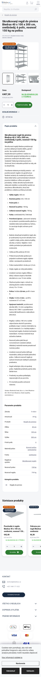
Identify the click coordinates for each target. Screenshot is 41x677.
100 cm (33, 432)
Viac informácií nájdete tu (12, 657)
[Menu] (38, 3)
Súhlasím (30, 671)
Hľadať (36, 9)
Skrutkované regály (29, 461)
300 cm (33, 437)
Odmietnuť (10, 671)
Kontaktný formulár (14, 594)
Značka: (7, 37)
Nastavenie (20, 663)
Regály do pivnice (30, 422)
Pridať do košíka (22, 105)
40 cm (34, 427)
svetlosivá (32, 455)
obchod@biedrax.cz (14, 582)
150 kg (34, 467)
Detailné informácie (9, 112)
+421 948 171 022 (13, 586)
